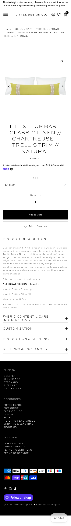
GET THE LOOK (13, 388)
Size (35, 177)
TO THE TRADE (13, 405)
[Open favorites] (59, 15)
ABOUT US (10, 427)
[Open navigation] (6, 14)
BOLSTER (10, 376)
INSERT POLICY (13, 443)
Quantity (35, 195)
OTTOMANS (11, 382)
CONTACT (10, 414)
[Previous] (9, 86)
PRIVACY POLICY (14, 446)
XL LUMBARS (12, 379)
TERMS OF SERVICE (16, 453)
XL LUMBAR (23, 29)
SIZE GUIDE (11, 408)
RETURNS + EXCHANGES (19, 421)
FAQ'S (7, 417)
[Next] (62, 86)
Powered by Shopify (48, 504)
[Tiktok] (15, 489)
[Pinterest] (6, 489)
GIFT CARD (11, 385)
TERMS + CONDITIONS (18, 450)
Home (7, 29)
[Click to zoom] (62, 61)
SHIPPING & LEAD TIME (18, 424)
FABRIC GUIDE (13, 411)
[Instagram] (10, 489)
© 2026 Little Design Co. (19, 504)
